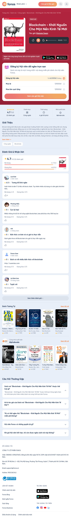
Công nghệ (22, 13)
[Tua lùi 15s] (33, 40)
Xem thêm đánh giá (35, 298)
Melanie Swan (42, 33)
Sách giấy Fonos (7, 499)
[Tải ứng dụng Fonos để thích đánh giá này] (5, 220)
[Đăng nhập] (66, 4)
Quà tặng (5, 503)
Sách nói (13, 13)
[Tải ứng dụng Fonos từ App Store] (42, 491)
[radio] (35, 78)
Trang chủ (5, 13)
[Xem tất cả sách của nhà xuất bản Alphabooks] (5, 341)
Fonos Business (7, 508)
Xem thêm (5, 139)
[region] (35, 112)
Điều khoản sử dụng (9, 514)
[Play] (38, 40)
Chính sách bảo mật (25, 514)
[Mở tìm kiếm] (60, 4)
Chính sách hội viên (8, 490)
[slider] (52, 40)
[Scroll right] (66, 318)
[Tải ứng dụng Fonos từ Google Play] (43, 497)
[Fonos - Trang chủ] (8, 4)
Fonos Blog (6, 494)
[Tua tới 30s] (43, 40)
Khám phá (21, 4)
